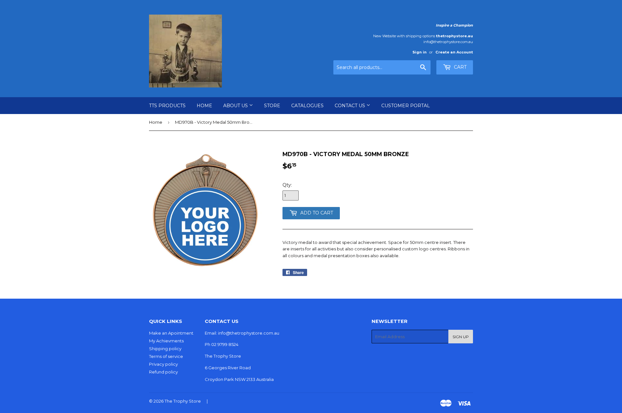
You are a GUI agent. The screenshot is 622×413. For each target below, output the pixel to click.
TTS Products (167, 106)
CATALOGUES (307, 106)
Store (272, 106)
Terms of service (166, 356)
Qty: (287, 185)
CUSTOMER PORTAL (405, 106)
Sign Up (461, 336)
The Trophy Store (183, 401)
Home (204, 106)
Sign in (419, 52)
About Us (236, 106)
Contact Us (350, 106)
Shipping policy (165, 348)
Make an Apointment (171, 333)
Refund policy (163, 371)
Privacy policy (163, 364)
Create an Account (454, 52)
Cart (459, 67)
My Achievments (166, 340)
